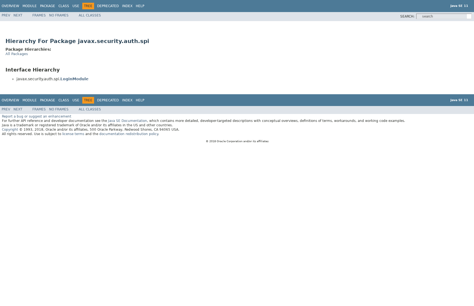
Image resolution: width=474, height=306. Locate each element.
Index (127, 6)
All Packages (16, 54)
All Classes (90, 15)
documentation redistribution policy (128, 134)
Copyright (10, 129)
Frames (39, 15)
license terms (73, 134)
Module (29, 6)
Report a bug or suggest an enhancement (36, 116)
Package (47, 6)
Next (17, 15)
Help (140, 6)
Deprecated (108, 6)
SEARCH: (407, 16)
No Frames (59, 15)
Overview (10, 6)
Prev (6, 15)
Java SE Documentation (127, 121)
